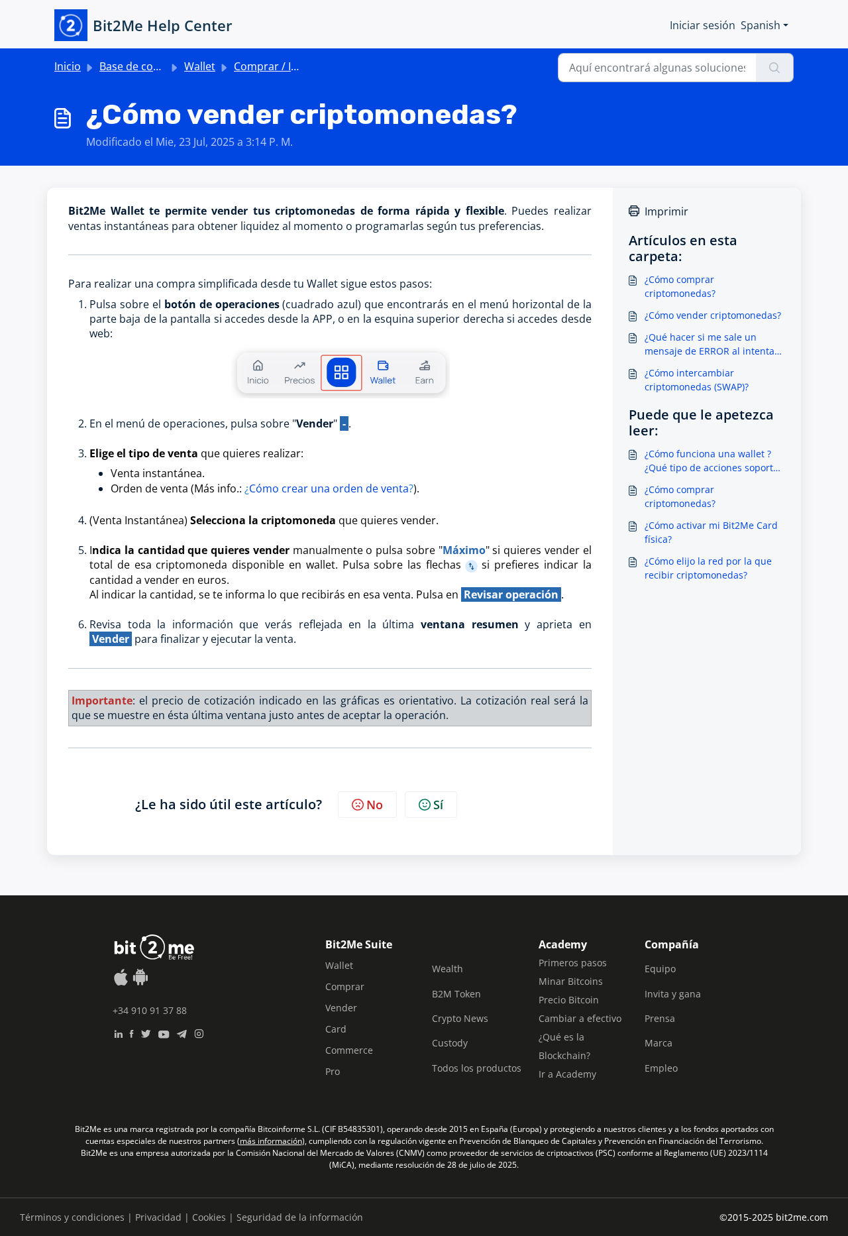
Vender (341, 1007)
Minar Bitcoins (571, 981)
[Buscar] (775, 67)
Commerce (349, 1050)
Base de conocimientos (157, 66)
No (374, 805)
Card (335, 1029)
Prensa (660, 1018)
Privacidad (158, 1217)
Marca (658, 1043)
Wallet (199, 66)
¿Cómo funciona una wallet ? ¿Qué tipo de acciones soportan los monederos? (714, 461)
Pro (332, 1071)
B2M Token (456, 993)
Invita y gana (673, 993)
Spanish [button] (760, 25)
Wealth (447, 968)
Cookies (209, 1217)
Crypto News (460, 1018)
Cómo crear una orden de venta (329, 488)
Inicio (67, 66)
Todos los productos (476, 1068)
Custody (450, 1043)
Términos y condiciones (72, 1217)
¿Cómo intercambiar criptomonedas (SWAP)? (697, 379)
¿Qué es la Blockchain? (564, 1046)
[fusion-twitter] (145, 1032)
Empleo (661, 1068)
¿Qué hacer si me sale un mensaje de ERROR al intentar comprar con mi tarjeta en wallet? (711, 344)
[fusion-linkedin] (118, 1032)
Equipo (660, 968)
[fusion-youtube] (163, 1032)
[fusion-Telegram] (182, 1032)
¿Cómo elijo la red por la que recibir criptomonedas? (708, 568)
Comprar (344, 986)
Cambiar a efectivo (580, 1018)
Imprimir (666, 211)
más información (271, 1141)
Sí (438, 805)
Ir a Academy (567, 1074)
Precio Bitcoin (569, 999)
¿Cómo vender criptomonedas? (713, 315)
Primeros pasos (573, 962)
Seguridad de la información (300, 1217)
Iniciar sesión (702, 25)
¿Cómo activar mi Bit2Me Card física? (711, 532)
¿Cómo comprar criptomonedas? (680, 286)
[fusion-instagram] (199, 1032)
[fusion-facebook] (131, 1032)
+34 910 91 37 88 (150, 1010)
